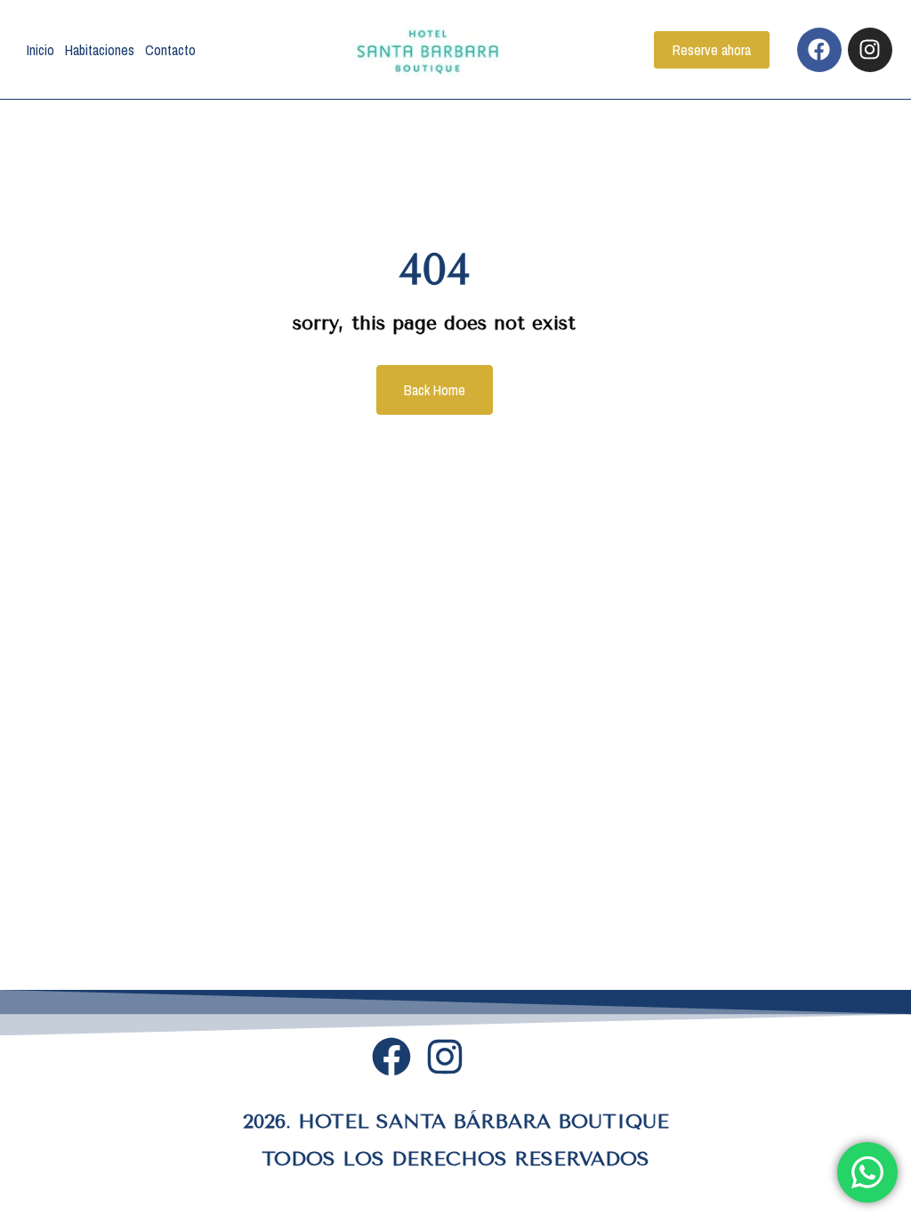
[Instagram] (870, 50)
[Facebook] (819, 50)
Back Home (434, 390)
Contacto (170, 50)
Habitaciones (99, 50)
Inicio (40, 50)
